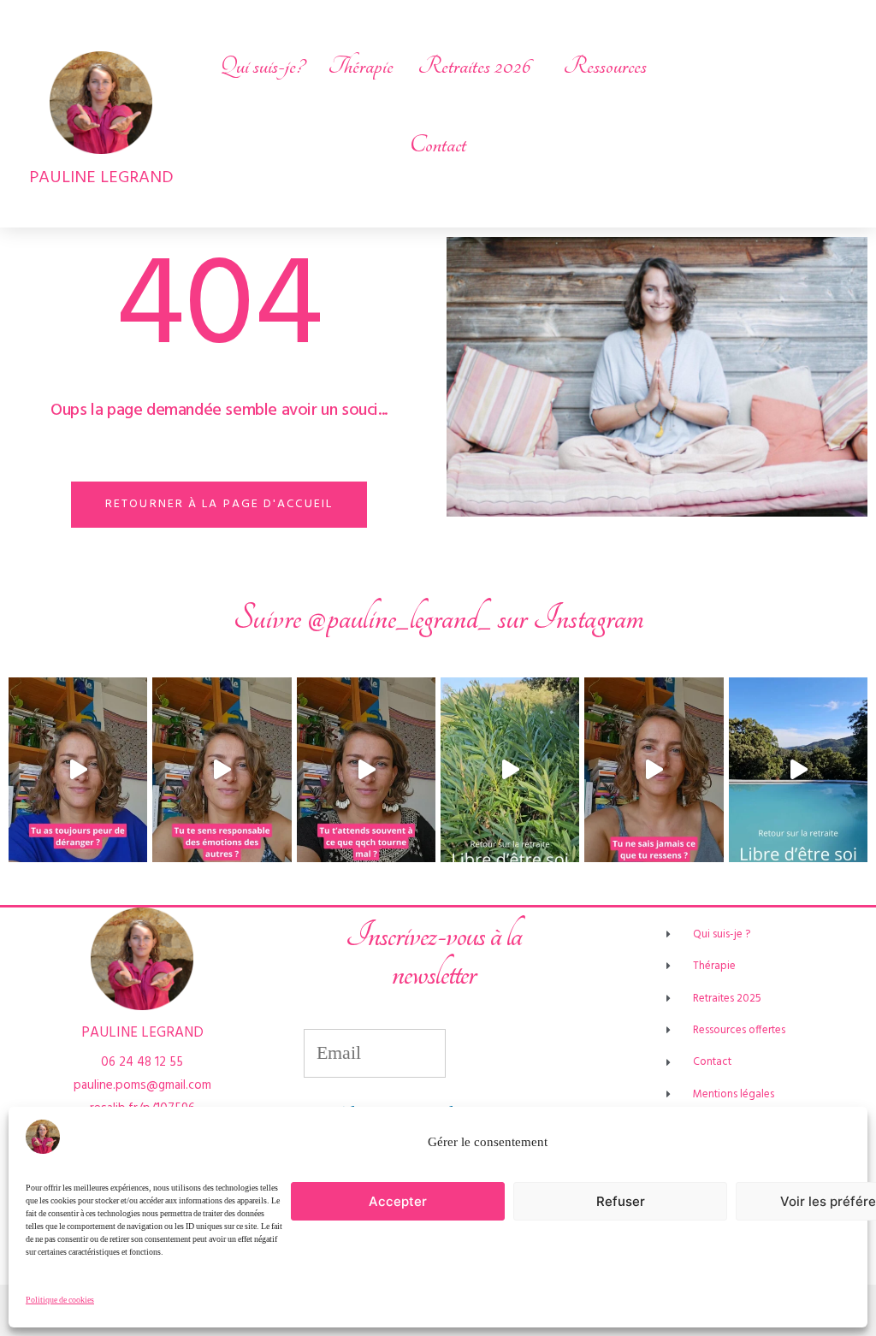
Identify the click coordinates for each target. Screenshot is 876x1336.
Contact (438, 144)
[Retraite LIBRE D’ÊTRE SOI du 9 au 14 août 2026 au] (510, 769)
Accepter (398, 1201)
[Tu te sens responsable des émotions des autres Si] (221, 769)
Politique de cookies (60, 1300)
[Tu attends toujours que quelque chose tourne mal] (366, 769)
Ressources (605, 66)
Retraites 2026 (473, 66)
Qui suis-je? (262, 66)
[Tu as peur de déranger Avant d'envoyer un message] (78, 769)
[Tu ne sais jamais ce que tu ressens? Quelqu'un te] (653, 769)
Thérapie (361, 66)
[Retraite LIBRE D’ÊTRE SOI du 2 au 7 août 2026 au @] (798, 769)
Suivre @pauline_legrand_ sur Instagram (438, 618)
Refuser (620, 1201)
